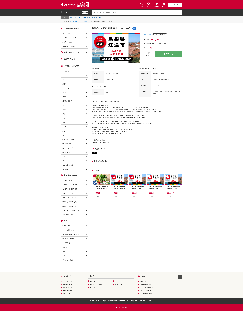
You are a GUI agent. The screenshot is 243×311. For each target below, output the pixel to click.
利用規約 (65, 256)
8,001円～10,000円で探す (70, 189)
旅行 (63, 135)
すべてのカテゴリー (67, 71)
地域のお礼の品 (74, 21)
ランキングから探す (68, 281)
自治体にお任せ (86, 21)
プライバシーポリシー (68, 260)
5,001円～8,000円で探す (69, 185)
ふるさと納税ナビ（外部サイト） (147, 294)
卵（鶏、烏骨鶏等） (67, 101)
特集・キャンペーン (71, 52)
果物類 (64, 84)
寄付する (92, 287)
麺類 (63, 122)
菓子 (63, 114)
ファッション (65, 161)
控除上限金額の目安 (68, 230)
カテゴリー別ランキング (69, 38)
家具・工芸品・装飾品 (68, 165)
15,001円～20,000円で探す (70, 197)
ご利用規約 (134, 301)
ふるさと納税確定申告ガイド (70, 234)
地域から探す (69, 59)
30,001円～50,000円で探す (70, 206)
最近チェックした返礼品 (96, 284)
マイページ (148, 6)
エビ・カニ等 (65, 88)
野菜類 (64, 97)
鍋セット (64, 131)
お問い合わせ (66, 251)
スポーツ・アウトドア (68, 148)
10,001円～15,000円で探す (70, 193)
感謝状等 (65, 169)
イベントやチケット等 (68, 139)
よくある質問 (66, 243)
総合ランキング (66, 33)
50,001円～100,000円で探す (70, 210)
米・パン (64, 80)
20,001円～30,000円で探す (70, 202)
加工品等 (65, 118)
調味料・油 (65, 127)
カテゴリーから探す (68, 287)
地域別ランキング (67, 42)
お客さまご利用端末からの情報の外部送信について (115, 301)
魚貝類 (64, 92)
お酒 (63, 105)
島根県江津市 (147, 34)
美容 (63, 156)
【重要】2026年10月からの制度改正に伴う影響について (86, 17)
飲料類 (64, 109)
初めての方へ (66, 226)
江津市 (94, 153)
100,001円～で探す (68, 215)
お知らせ (64, 247)
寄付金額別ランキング (68, 46)
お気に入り (156, 6)
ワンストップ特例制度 (68, 238)
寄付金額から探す (67, 291)
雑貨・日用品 (66, 152)
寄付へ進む (168, 53)
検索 (141, 6)
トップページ (64, 21)
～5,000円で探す (67, 180)
